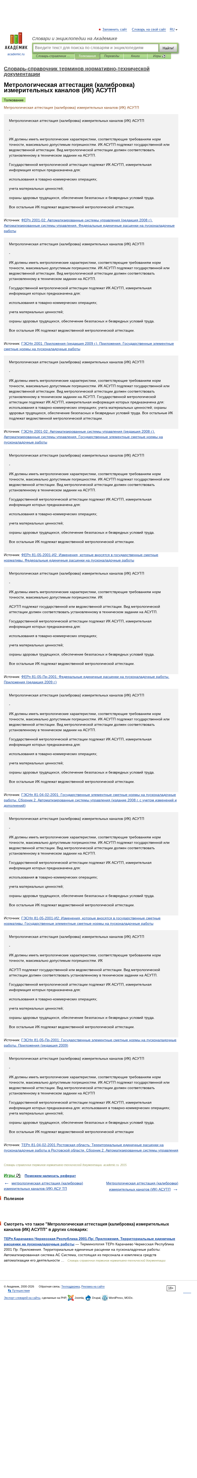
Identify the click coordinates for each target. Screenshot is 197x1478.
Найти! (168, 48)
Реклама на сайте (93, 1286)
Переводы (111, 56)
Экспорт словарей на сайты (22, 1297)
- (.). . (89, 225)
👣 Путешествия (19, 1290)
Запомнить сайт (115, 29)
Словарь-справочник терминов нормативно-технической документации (53, 56)
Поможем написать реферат (50, 1176)
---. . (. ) (90, 800)
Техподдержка (70, 1286)
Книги (135, 56)
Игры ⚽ (159, 56)
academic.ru (16, 54)
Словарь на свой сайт (149, 29)
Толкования (87, 56)
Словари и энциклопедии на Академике (74, 38)
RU (172, 29)
